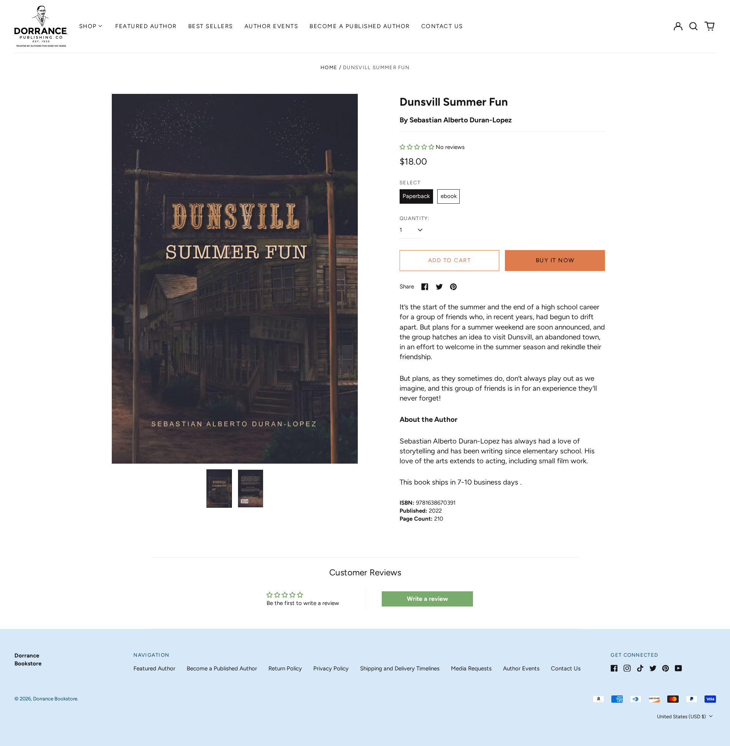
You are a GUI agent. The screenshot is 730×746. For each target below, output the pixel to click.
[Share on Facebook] (424, 286)
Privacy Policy (331, 668)
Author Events (271, 26)
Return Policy (285, 668)
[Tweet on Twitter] (439, 286)
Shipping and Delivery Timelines (400, 668)
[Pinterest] (665, 668)
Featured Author (146, 26)
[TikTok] (640, 668)
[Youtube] (678, 668)
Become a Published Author (359, 26)
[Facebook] (614, 668)
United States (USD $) (682, 716)
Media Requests (471, 668)
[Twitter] (653, 668)
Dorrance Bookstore (55, 699)
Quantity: (415, 218)
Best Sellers (210, 26)
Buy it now (555, 260)
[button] (693, 26)
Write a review (427, 598)
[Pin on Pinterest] (453, 286)
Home (329, 67)
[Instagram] (627, 668)
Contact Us (442, 26)
